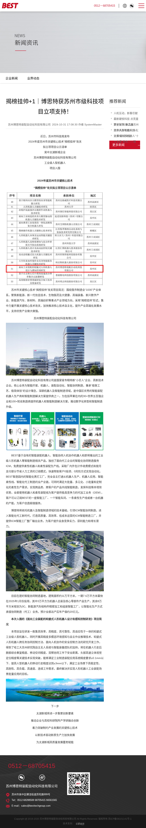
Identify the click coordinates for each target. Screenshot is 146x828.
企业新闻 (12, 78)
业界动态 (33, 78)
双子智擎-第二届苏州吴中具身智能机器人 (126, 125)
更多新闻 (118, 144)
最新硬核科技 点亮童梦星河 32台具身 (126, 119)
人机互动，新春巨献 (126, 113)
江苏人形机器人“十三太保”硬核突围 (126, 131)
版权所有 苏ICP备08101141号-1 (115, 819)
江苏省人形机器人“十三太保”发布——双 (126, 136)
